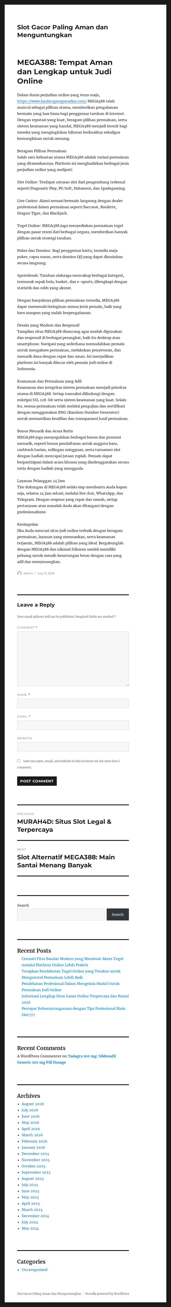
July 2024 (30, 1222)
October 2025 (33, 1166)
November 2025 (36, 1160)
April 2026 (31, 1129)
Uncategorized (34, 1269)
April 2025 (31, 1203)
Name (23, 695)
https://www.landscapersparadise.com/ (52, 101)
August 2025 (33, 1178)
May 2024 (30, 1228)
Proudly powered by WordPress (107, 1294)
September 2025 (36, 1172)
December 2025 (35, 1153)
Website (24, 738)
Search (23, 905)
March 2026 (32, 1135)
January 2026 (33, 1147)
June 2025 (30, 1191)
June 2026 (31, 1116)
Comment (27, 627)
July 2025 (30, 1185)
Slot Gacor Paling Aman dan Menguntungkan (62, 31)
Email (24, 716)
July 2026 (30, 1110)
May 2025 (30, 1197)
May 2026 (30, 1122)
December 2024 (35, 1216)
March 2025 (32, 1209)
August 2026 (33, 1104)
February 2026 (34, 1141)
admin (28, 573)
